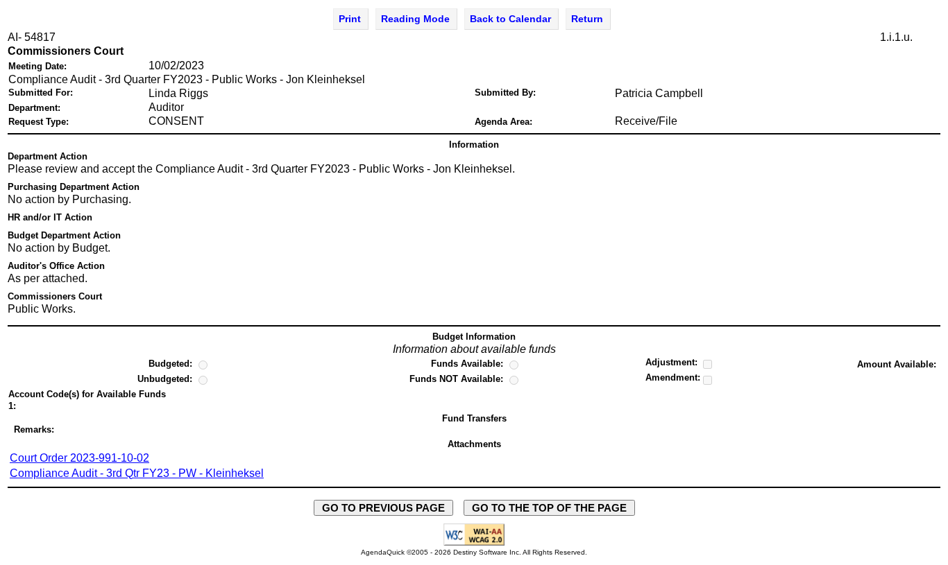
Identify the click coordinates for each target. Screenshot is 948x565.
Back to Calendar (510, 18)
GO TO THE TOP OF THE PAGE (549, 508)
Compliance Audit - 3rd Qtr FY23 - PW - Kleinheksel (137, 473)
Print (350, 18)
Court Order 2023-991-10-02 (79, 458)
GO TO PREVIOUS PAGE (383, 508)
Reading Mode (415, 18)
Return (587, 18)
